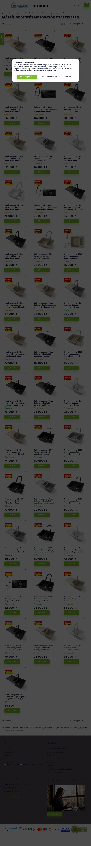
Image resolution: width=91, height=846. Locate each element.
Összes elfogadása (25, 77)
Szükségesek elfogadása (49, 77)
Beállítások (68, 77)
